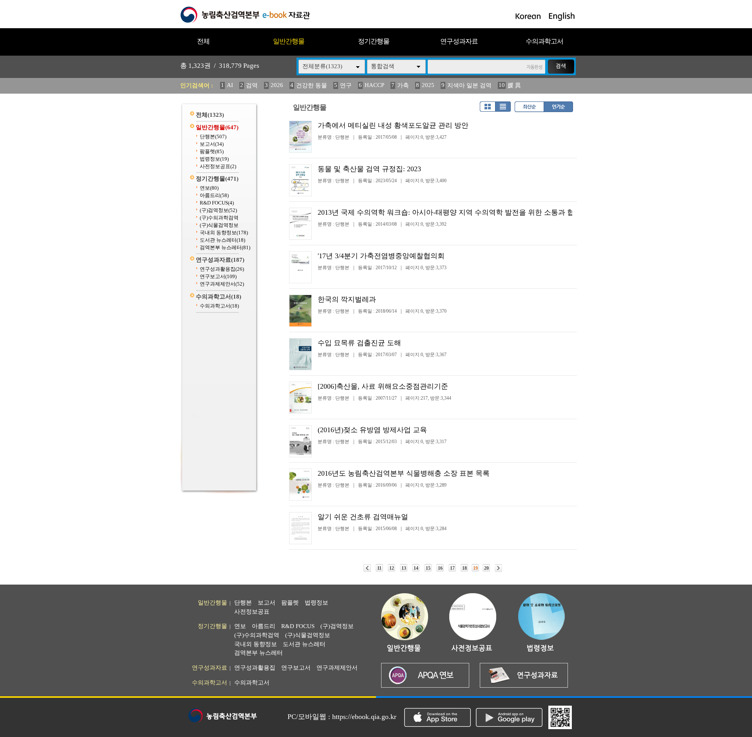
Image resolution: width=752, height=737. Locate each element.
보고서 (212, 144)
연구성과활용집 (222, 269)
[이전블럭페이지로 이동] (367, 568)
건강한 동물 (311, 85)
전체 (203, 41)
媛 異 (514, 85)
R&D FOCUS (217, 203)
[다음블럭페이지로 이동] (498, 568)
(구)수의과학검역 (219, 218)
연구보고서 (218, 276)
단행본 (213, 136)
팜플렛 (212, 151)
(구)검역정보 (218, 210)
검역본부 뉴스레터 (225, 247)
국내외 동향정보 (224, 232)
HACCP (374, 85)
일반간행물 (288, 41)
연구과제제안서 (222, 284)
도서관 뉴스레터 (222, 240)
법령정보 (214, 159)
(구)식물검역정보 (219, 225)
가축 (403, 85)
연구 (346, 85)
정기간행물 (373, 41)
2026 (277, 85)
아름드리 (214, 195)
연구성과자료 (459, 41)
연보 (209, 188)
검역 (252, 85)
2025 (428, 85)
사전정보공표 (218, 166)
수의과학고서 (544, 41)
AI (230, 85)
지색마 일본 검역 (469, 85)
